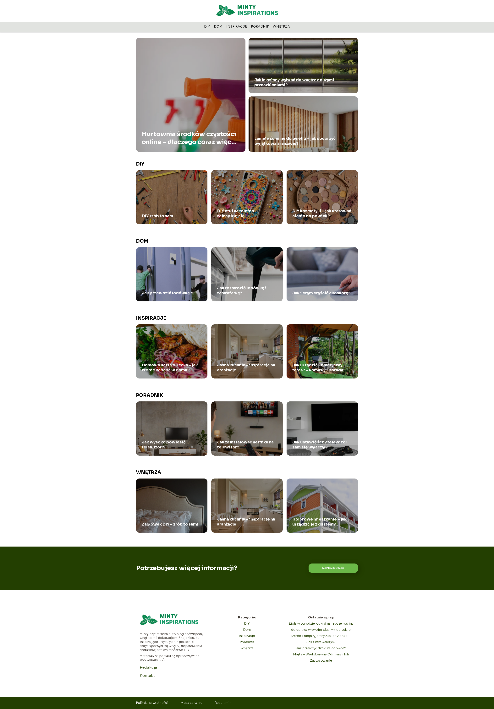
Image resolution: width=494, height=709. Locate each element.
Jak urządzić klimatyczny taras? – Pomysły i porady (317, 368)
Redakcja (148, 667)
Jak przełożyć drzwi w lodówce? (321, 648)
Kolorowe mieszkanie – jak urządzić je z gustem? (319, 522)
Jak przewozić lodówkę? (167, 293)
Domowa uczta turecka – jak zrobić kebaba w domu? (170, 368)
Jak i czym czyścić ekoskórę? (321, 293)
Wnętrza (281, 26)
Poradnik (260, 26)
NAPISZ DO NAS (333, 568)
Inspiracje (236, 26)
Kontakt (147, 675)
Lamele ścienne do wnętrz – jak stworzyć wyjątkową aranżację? (295, 141)
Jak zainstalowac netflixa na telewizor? (245, 445)
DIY (207, 26)
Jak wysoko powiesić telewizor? (164, 445)
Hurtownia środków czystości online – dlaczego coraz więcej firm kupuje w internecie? (189, 138)
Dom (218, 26)
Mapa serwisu (191, 703)
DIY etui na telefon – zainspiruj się (237, 213)
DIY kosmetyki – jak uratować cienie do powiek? (321, 213)
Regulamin (223, 703)
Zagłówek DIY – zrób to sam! (170, 524)
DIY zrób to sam (157, 216)
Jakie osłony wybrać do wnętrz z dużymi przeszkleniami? (294, 82)
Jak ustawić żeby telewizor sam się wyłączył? (319, 445)
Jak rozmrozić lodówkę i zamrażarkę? (241, 290)
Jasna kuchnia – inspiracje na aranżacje (246, 368)
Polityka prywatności (152, 703)
